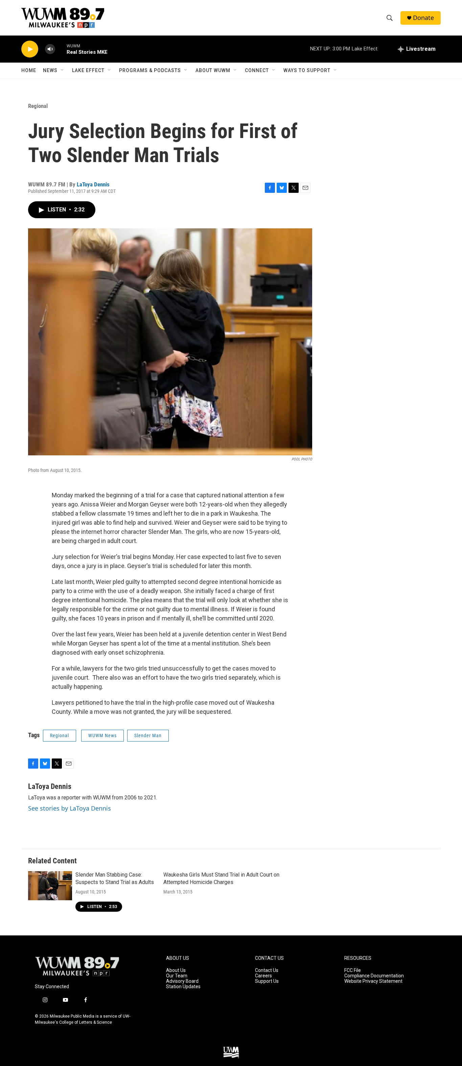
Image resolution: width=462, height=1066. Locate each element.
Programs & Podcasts (150, 70)
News (50, 70)
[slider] (61, 48)
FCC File (352, 970)
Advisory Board (182, 981)
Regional (38, 106)
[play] (29, 49)
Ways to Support (306, 70)
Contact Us (266, 970)
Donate (423, 17)
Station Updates (183, 986)
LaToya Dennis (93, 184)
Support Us (267, 981)
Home (28, 70)
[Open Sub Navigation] (62, 70)
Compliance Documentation (374, 975)
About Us (176, 970)
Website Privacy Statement (373, 981)
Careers (263, 975)
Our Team (176, 975)
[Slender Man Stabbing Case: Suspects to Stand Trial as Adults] (50, 885)
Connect (257, 70)
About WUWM (212, 70)
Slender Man (148, 735)
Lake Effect (88, 70)
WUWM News (102, 735)
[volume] (50, 49)
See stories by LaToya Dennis (69, 808)
